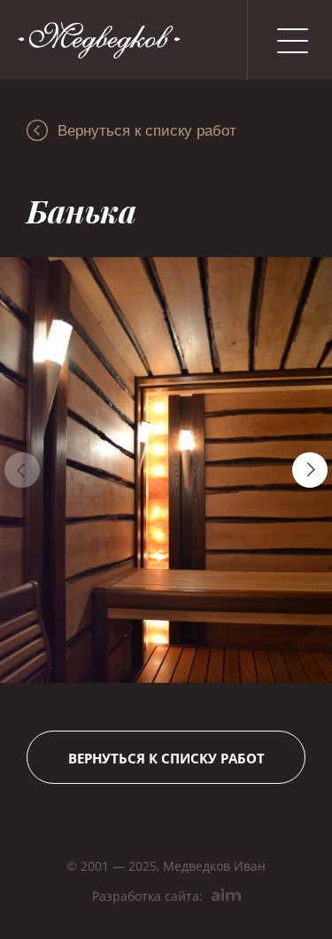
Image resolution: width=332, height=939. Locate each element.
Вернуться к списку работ (147, 130)
